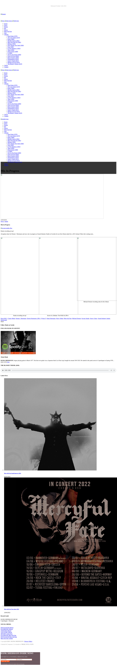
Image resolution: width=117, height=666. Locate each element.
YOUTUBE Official (6, 632)
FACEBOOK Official (7, 629)
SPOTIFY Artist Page (7, 634)
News (2, 221)
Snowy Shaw (93, 318)
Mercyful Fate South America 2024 (12, 473)
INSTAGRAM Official (7, 627)
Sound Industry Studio (104, 318)
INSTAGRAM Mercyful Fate (9, 637)
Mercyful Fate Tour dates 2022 (11, 609)
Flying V (43, 318)
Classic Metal (11, 318)
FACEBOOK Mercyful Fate (8, 635)
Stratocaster (4, 320)
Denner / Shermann (21, 318)
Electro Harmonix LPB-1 (34, 318)
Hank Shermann (51, 318)
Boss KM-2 (4, 318)
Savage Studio (85, 318)
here (8, 362)
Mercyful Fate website (7, 638)
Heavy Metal (59, 318)
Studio (6, 221)
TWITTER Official (6, 630)
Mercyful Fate (68, 318)
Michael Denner (76, 318)
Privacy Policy (28, 641)
